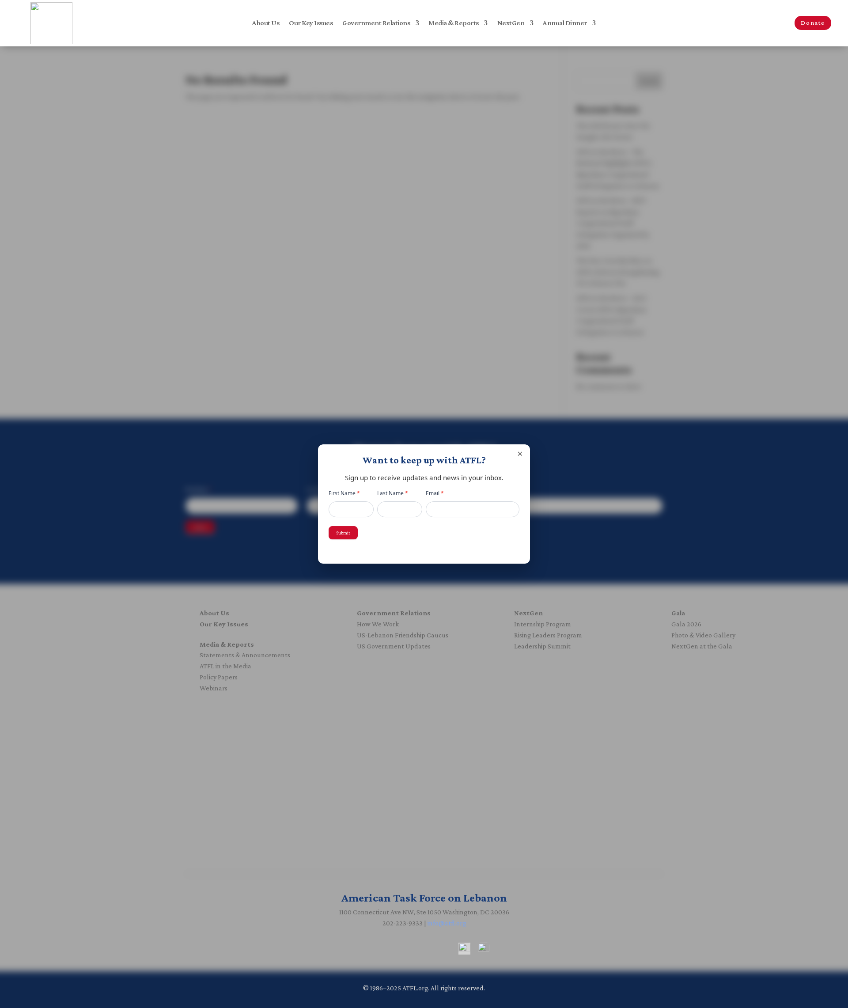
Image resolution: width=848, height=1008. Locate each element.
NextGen (511, 23)
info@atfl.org (447, 923)
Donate (813, 22)
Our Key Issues (311, 23)
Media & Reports (453, 23)
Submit (343, 532)
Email (435, 493)
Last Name (392, 493)
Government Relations (376, 23)
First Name (344, 493)
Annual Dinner (565, 23)
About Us (265, 23)
